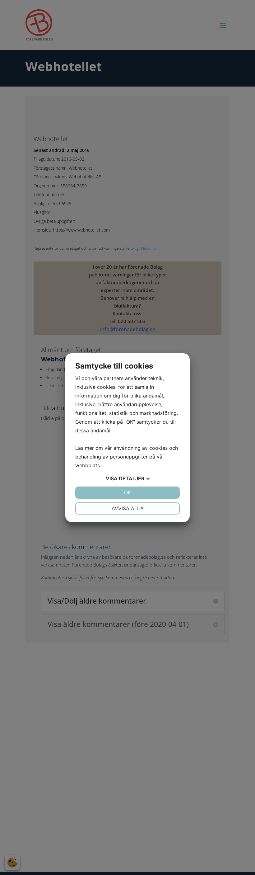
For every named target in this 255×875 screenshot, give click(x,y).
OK (127, 492)
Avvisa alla (128, 508)
